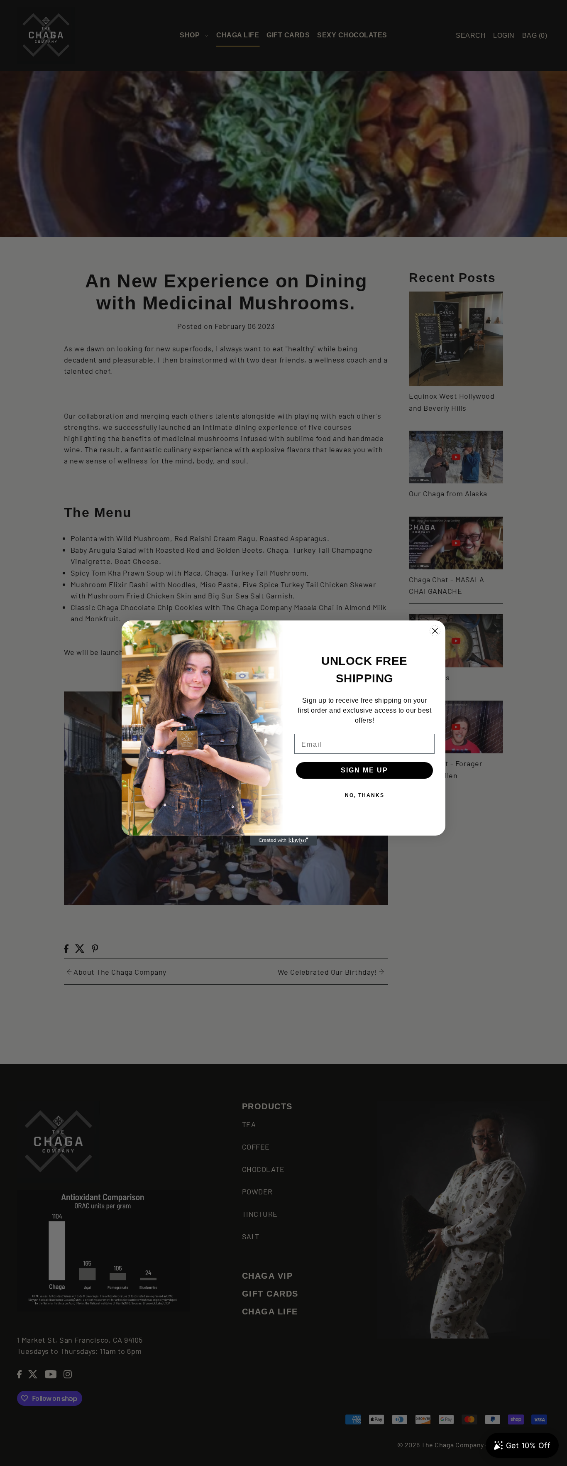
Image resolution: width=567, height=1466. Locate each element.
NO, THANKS (364, 795)
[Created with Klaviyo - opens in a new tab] (283, 841)
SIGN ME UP (364, 770)
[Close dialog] (435, 631)
